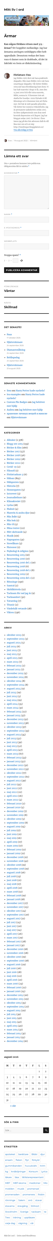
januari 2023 (13, 761)
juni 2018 (12, 880)
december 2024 (15, 673)
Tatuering (12, 600)
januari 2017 (13, 945)
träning (17, 1217)
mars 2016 (12, 983)
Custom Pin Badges (17, 402)
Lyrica (44, 1171)
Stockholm (11, 1211)
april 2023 (12, 750)
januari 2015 (13, 1037)
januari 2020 (13, 807)
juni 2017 (11, 926)
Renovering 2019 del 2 (19, 578)
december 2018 (15, 857)
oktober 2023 (14, 727)
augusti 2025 (14, 642)
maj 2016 (12, 976)
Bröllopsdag (13, 357)
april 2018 (12, 887)
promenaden (12, 1194)
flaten (19, 1160)
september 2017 (15, 914)
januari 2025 (13, 669)
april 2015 (12, 1025)
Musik (10, 535)
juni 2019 (12, 834)
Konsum (33, 1171)
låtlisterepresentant (33, 1177)
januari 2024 (13, 715)
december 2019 (15, 811)
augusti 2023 (14, 734)
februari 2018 (14, 895)
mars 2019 (12, 845)
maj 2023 (12, 746)
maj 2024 (12, 700)
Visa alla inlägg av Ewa (23, 130)
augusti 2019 (14, 826)
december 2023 (15, 719)
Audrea (10, 409)
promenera (29, 1194)
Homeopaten (14, 489)
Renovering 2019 (16, 574)
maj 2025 (12, 654)
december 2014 (15, 1041)
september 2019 (15, 822)
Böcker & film (14, 447)
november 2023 (15, 723)
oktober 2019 (14, 818)
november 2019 (15, 815)
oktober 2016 (14, 956)
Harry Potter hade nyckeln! (30, 390)
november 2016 (15, 953)
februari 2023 (14, 757)
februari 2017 (14, 941)
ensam (9, 1160)
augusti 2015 (13, 1010)
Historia (11, 486)
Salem (21, 1200)
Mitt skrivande (15, 532)
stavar (38, 1200)
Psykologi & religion (17, 551)
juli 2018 (11, 876)
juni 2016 (12, 972)
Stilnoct (35, 1206)
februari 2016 (14, 987)
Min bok (11, 520)
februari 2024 (14, 711)
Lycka (10, 505)
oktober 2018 (14, 864)
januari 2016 (13, 991)
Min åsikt (12, 516)
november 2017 (15, 907)
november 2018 (15, 861)
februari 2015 (14, 1033)
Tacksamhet (13, 597)
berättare (23, 1154)
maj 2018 (11, 884)
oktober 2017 (14, 910)
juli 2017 (11, 922)
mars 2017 (12, 937)
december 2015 (15, 995)
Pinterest (12, 547)
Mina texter (13, 528)
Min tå (10, 524)
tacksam (36, 1211)
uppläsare (29, 1217)
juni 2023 (12, 742)
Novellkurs (12, 543)
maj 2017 (11, 930)
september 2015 (15, 1006)
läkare (8, 1177)
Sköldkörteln (14, 589)
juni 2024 (12, 696)
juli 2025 (11, 646)
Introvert (12, 493)
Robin (41, 1194)
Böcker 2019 (13, 459)
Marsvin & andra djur (18, 512)
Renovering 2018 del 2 (19, 570)
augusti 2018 (13, 872)
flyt (27, 1160)
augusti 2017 (13, 918)
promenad (33, 1188)
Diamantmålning (16, 349)
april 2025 (12, 658)
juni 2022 (12, 788)
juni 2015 (12, 1018)
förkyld (35, 1160)
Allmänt (33, 140)
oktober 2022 (14, 773)
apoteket (10, 1154)
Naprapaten (13, 539)
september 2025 (15, 638)
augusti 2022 (14, 780)
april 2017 (12, 933)
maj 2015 (11, 1022)
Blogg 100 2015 (15, 443)
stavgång (23, 1206)
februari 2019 (14, 849)
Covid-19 (12, 466)
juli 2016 (11, 968)
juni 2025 (12, 650)
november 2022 (15, 769)
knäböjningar (18, 1171)
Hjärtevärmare (15, 342)
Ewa (10, 140)
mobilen (9, 1188)
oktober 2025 (14, 635)
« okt (13, 1105)
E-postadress (12, 228)
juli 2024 (11, 692)
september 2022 (15, 776)
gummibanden (13, 1166)
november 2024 (15, 677)
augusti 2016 (14, 964)
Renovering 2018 (16, 566)
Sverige (24, 1211)
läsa (17, 1177)
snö (30, 1200)
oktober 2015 (14, 1002)
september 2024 (15, 684)
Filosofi (11, 470)
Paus (9, 334)
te (45, 1211)
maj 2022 (12, 792)
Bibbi (34, 1154)
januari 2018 (13, 899)
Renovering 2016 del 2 (19, 562)
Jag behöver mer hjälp (31, 409)
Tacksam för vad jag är (19, 593)
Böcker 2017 (13, 451)
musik (20, 1188)
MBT (7, 1183)
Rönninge (12, 581)
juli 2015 (11, 1014)
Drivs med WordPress (26, 1236)
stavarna (9, 1206)
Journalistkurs (14, 497)
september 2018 (15, 868)
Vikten (10, 612)
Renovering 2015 (16, 555)
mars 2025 (12, 661)
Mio (45, 1183)
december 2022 (15, 765)
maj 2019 (12, 838)
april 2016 (12, 979)
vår (32, 1223)
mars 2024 (12, 707)
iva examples (14, 394)
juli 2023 (11, 738)
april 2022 (12, 795)
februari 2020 (14, 803)
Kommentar (11, 173)
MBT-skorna (19, 1183)
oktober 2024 (14, 681)
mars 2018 (12, 891)
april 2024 (12, 704)
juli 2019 (11, 830)
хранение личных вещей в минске (27, 413)
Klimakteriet (14, 501)
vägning (22, 1223)
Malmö (10, 509)
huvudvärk (31, 1166)
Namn (8, 214)
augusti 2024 (14, 688)
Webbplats (10, 241)
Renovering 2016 (16, 558)
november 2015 (15, 999)
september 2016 (15, 960)
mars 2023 (12, 753)
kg (6, 1171)
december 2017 (15, 903)
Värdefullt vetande (17, 608)
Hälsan (10, 478)
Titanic (10, 604)
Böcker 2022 (13, 463)
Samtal (10, 585)
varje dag (10, 1223)
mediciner (34, 1183)
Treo (7, 1217)
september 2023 (15, 730)
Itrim (42, 1166)
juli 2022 (11, 784)
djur (42, 1154)
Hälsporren (13, 482)
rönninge (10, 1200)
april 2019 (12, 841)
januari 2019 (13, 853)
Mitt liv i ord (14, 9)
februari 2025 (14, 665)
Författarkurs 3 (15, 474)
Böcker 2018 (13, 455)
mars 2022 (12, 799)
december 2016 (15, 949)
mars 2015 (12, 1029)
